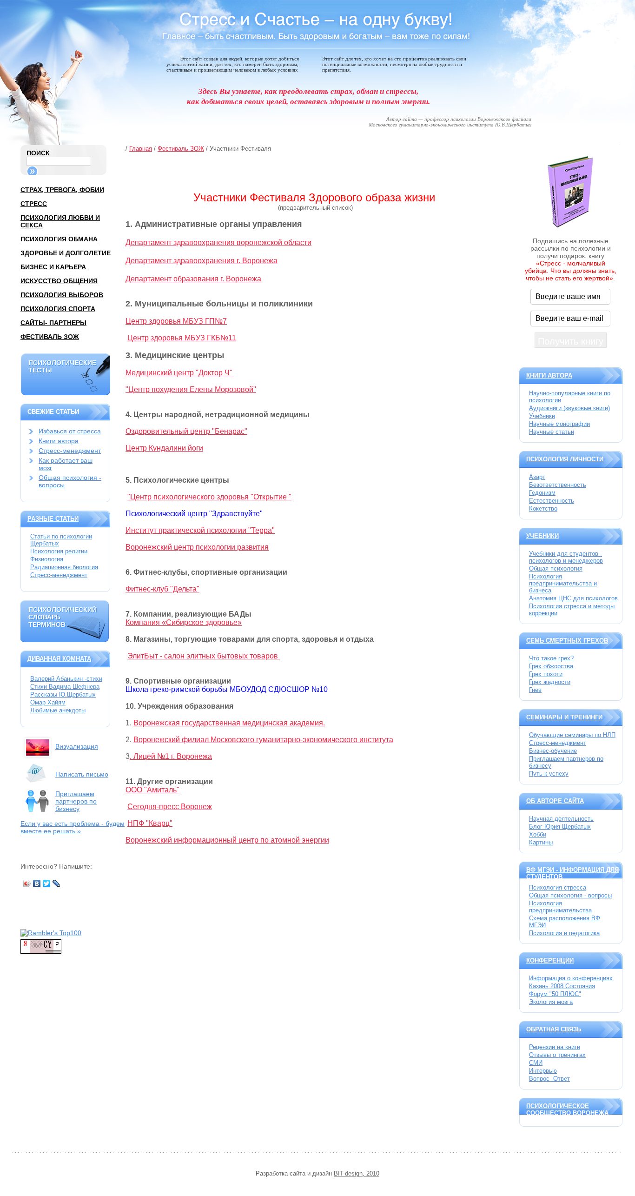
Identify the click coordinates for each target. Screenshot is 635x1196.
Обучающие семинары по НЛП (572, 734)
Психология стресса (557, 887)
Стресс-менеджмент (70, 450)
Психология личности (564, 459)
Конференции (550, 960)
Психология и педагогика (564, 933)
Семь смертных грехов (567, 640)
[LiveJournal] (56, 883)
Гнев (535, 689)
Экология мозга (551, 1001)
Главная (140, 148)
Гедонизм (542, 492)
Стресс (33, 203)
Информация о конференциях (571, 978)
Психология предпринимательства (560, 907)
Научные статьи (551, 431)
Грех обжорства (551, 666)
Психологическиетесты (62, 366)
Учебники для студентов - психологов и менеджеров (566, 557)
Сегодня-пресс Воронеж (169, 807)
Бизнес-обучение (553, 750)
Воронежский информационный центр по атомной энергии (227, 840)
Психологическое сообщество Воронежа (567, 1109)
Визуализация (76, 746)
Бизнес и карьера (53, 267)
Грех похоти (545, 674)
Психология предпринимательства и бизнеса (563, 583)
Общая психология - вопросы (570, 895)
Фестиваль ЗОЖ (49, 336)
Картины (541, 842)
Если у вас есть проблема (72, 827)
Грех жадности (549, 681)
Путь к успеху (549, 773)
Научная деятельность (561, 818)
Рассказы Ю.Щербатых (63, 694)
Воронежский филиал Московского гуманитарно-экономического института (263, 740)
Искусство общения (59, 281)
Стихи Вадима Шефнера (64, 686)
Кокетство (543, 508)
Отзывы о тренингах (557, 1054)
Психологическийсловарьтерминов (62, 617)
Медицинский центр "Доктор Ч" (179, 373)
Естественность (551, 500)
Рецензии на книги (554, 1046)
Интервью (543, 1070)
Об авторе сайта (555, 800)
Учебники (542, 415)
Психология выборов (61, 295)
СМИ (535, 1062)
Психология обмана (59, 239)
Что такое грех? (551, 658)
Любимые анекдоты (58, 710)
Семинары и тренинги (564, 717)
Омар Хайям (48, 702)
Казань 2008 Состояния (562, 986)
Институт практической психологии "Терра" (200, 530)
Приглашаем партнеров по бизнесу (76, 801)
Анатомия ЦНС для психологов (573, 598)
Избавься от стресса (70, 431)
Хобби (537, 834)
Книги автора (59, 441)
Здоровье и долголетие (65, 253)
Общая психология (555, 568)
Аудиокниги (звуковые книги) (569, 408)
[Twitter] (47, 883)
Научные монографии (559, 423)
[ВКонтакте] (37, 883)
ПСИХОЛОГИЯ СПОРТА (57, 308)
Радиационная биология (64, 567)
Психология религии (58, 551)
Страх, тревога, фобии (62, 189)
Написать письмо (81, 774)
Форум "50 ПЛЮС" (555, 993)
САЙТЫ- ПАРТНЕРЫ (53, 322)
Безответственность (557, 484)
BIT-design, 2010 (356, 1173)
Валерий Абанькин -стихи (66, 678)
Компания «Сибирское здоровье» (184, 622)
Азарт (537, 476)
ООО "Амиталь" (152, 790)
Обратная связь (553, 1029)
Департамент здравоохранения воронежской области (218, 242)
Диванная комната (59, 658)
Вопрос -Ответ (549, 1078)
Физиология (46, 559)
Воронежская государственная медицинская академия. (229, 723)
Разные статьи (53, 518)
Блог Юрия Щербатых (560, 826)
